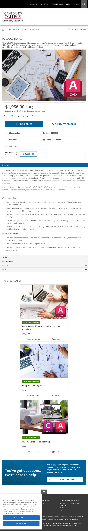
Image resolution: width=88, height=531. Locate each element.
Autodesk (24, 29)
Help (61, 510)
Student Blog (75, 503)
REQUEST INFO (28, 154)
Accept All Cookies (21, 518)
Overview (5, 165)
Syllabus (5, 257)
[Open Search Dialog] (84, 4)
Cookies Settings (21, 523)
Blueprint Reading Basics (33, 385)
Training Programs (13, 29)
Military (62, 503)
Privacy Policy (73, 525)
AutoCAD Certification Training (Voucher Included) (41, 328)
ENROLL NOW (24, 123)
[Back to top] (44, 500)
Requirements (7, 261)
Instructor (6, 265)
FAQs (4, 270)
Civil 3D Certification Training (36, 441)
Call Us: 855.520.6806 (77, 29)
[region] (21, 512)
